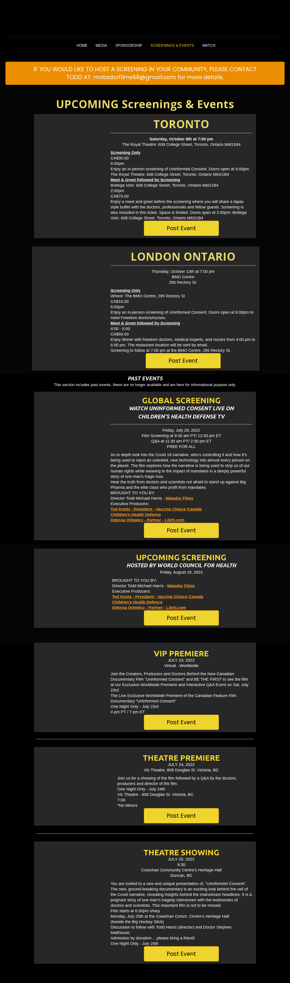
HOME (82, 45)
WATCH (208, 45)
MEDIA (101, 45)
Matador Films (179, 498)
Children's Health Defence (136, 514)
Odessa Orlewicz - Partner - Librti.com (147, 520)
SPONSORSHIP (128, 45)
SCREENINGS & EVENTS (172, 45)
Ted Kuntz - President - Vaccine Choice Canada (156, 509)
